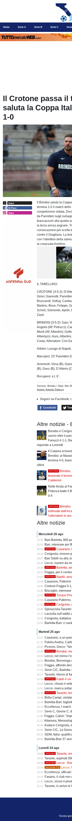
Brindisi (51, 385)
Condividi (49, 407)
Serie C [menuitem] (54, 27)
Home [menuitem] (6, 27)
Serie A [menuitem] (22, 27)
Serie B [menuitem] (38, 27)
